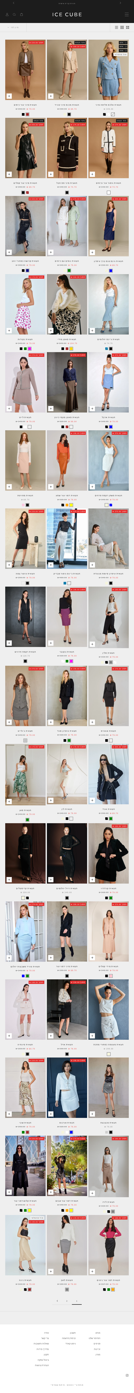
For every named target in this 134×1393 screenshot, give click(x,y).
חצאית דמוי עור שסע (67, 495)
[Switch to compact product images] (116, 27)
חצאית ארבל (108, 417)
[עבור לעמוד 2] (57, 1301)
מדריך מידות (43, 1349)
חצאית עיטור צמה (25, 573)
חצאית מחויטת (25, 495)
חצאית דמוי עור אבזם (67, 1201)
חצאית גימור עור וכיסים (108, 183)
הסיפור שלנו (94, 1338)
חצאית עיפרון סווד (67, 731)
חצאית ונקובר (67, 652)
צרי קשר (45, 1338)
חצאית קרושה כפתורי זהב (25, 261)
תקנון (46, 1354)
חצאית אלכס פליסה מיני (109, 105)
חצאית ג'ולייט (25, 731)
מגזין (98, 1354)
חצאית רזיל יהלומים (67, 888)
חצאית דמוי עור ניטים (108, 1280)
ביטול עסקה (43, 1359)
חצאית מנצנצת (108, 1122)
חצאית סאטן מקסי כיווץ (67, 417)
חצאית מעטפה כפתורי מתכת (108, 1044)
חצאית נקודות (25, 339)
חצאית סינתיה (25, 1044)
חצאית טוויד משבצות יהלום (25, 966)
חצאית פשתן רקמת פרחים (108, 495)
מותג (97, 1332)
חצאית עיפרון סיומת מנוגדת (109, 573)
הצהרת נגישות (42, 1365)
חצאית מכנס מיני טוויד (67, 105)
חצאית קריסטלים (25, 888)
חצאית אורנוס (67, 1122)
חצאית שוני (25, 1122)
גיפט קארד (70, 1343)
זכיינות (97, 1349)
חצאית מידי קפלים (108, 966)
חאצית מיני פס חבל (67, 183)
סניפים (97, 1343)
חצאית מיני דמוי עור (67, 966)
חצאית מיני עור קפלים (25, 183)
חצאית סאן (25, 810)
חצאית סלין (108, 653)
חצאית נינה (25, 1280)
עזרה (46, 1332)
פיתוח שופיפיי (58, 1385)
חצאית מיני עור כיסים (25, 105)
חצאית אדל (67, 1044)
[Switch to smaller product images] (122, 27)
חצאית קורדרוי (109, 888)
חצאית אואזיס (108, 731)
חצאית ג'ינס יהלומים (108, 339)
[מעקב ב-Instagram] (127, 1375)
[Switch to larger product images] (127, 27)
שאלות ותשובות (41, 1343)
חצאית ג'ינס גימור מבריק (67, 573)
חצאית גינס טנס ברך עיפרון (108, 261)
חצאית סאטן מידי (67, 339)
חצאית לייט (25, 417)
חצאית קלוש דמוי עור (25, 1201)
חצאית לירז (109, 1202)
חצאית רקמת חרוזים (25, 652)
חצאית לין (67, 809)
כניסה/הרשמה (69, 1338)
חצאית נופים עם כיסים (67, 261)
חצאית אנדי (108, 809)
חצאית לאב (67, 1280)
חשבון (73, 1332)
